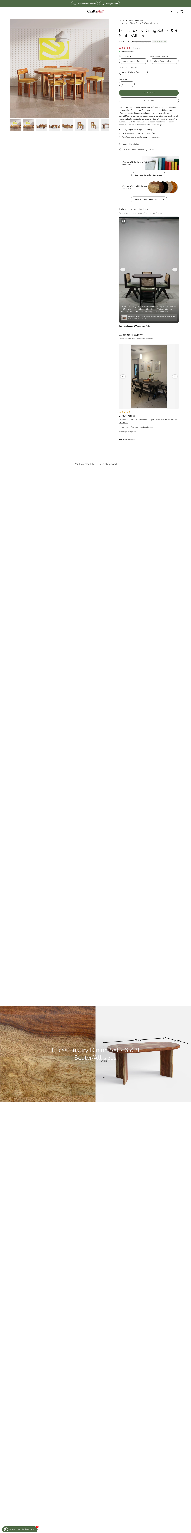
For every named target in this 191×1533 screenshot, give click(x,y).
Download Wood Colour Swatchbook (149, 199)
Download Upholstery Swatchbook (149, 175)
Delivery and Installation (129, 144)
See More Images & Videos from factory (135, 326)
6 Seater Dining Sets (134, 20)
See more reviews (128, 439)
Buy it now (149, 100)
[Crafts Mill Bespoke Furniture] (95, 11)
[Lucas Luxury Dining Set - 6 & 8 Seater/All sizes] (15, 125)
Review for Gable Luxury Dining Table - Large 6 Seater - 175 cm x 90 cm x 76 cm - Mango (148, 421)
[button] (176, 11)
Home (121, 20)
